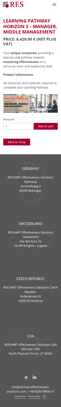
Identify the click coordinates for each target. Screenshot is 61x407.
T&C (44, 396)
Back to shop (17, 142)
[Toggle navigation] (54, 4)
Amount (8, 119)
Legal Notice (20, 396)
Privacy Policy (34, 396)
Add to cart (45, 126)
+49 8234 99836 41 (41, 391)
